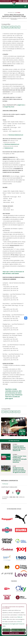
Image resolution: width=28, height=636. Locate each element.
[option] (14, 492)
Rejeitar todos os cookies (18, 630)
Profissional (5, 484)
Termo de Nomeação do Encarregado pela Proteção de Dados (13, 624)
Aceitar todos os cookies (6, 630)
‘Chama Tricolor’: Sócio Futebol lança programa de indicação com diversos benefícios (20, 459)
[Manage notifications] (25, 633)
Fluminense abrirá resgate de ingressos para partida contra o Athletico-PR (19, 448)
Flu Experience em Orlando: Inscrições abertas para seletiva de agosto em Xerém (19, 470)
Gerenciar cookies (14, 633)
